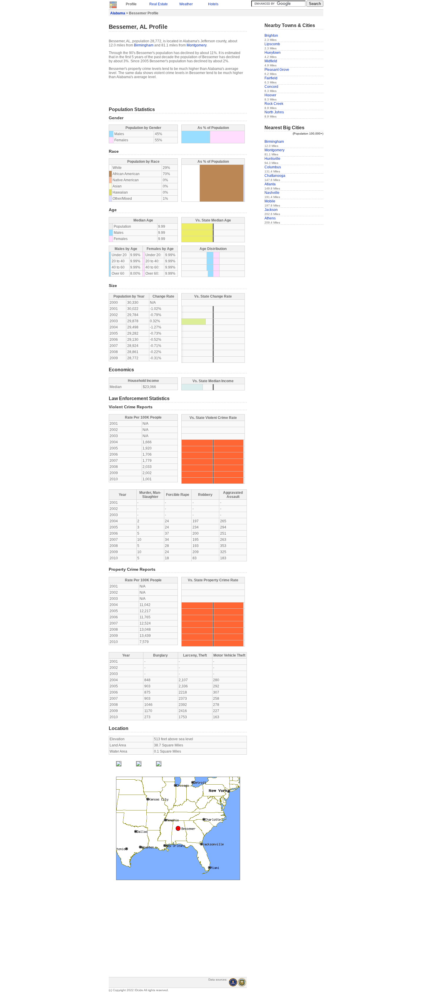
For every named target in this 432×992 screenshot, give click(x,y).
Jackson (271, 210)
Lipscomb (272, 44)
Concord (271, 87)
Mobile (269, 201)
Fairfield (270, 78)
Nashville (271, 193)
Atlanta (270, 184)
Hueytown (272, 53)
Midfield (270, 61)
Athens (270, 218)
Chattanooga (274, 176)
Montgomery (196, 45)
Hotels (213, 4)
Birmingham (143, 45)
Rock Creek (273, 104)
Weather (186, 4)
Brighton (271, 35)
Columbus (272, 167)
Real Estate (158, 4)
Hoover (270, 95)
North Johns (274, 112)
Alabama (117, 13)
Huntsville (272, 159)
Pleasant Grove (276, 70)
